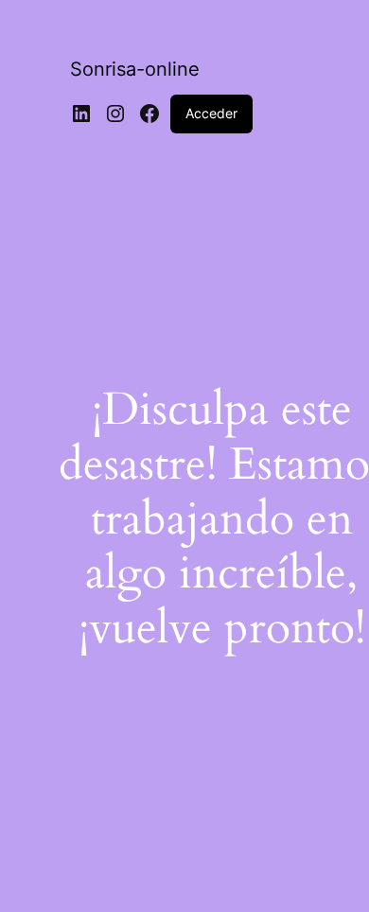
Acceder (211, 113)
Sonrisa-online (135, 69)
